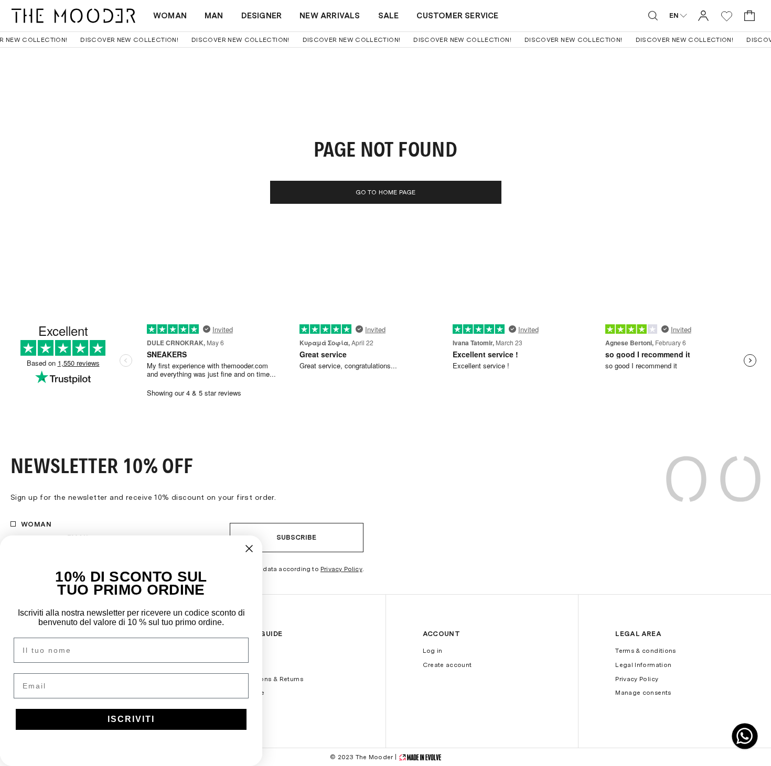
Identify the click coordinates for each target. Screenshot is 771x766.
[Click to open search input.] (653, 15)
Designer (261, 15)
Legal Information (643, 665)
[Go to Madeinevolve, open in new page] (420, 757)
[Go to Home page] (73, 15)
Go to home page (386, 192)
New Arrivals (329, 15)
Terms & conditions (645, 650)
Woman (170, 15)
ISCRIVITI (131, 719)
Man (214, 15)
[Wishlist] (727, 16)
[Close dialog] (249, 548)
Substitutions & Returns (266, 679)
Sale (388, 15)
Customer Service (457, 15)
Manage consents (643, 692)
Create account (447, 665)
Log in (433, 650)
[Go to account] (703, 15)
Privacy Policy (341, 569)
